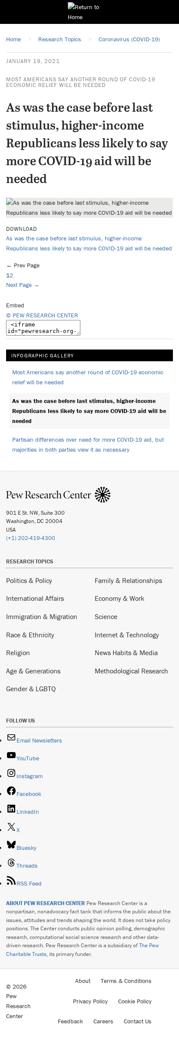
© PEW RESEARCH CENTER (42, 315)
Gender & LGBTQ (31, 688)
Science (106, 616)
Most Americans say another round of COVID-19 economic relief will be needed (81, 82)
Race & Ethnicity (30, 634)
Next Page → (23, 285)
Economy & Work (119, 598)
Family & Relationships (128, 580)
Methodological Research (131, 670)
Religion (18, 652)
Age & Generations (33, 670)
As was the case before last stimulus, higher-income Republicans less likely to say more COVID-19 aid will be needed (89, 410)
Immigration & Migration (41, 616)
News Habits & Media (126, 652)
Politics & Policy (29, 580)
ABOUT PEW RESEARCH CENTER (45, 903)
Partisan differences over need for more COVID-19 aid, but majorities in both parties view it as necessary (88, 444)
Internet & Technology (127, 634)
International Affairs (35, 598)
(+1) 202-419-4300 (30, 538)
